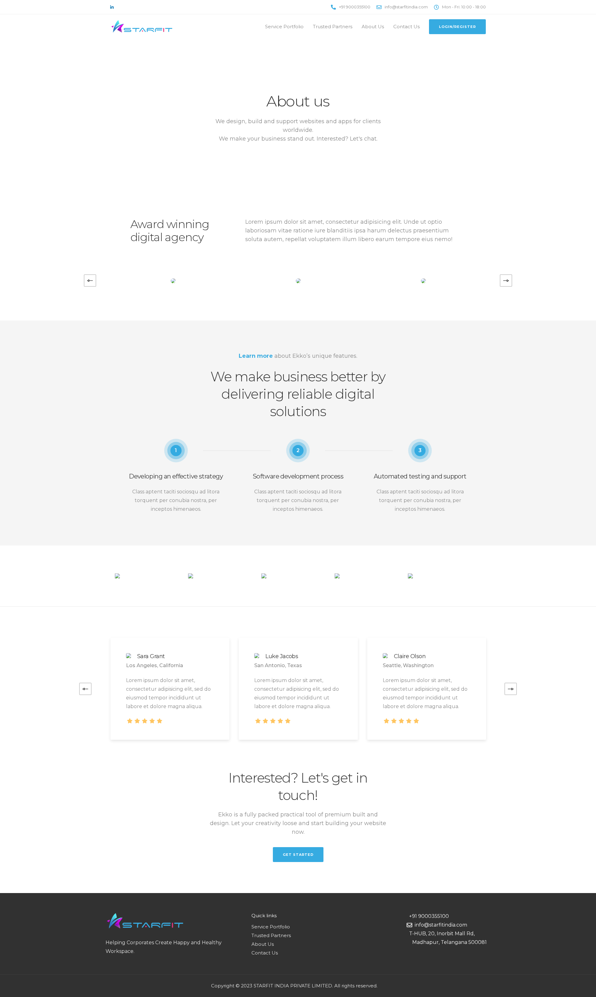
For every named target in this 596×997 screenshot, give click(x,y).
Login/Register (457, 27)
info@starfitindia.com (439, 925)
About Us (373, 26)
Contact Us (406, 26)
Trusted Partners (332, 26)
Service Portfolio (284, 26)
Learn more (256, 356)
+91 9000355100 (428, 916)
